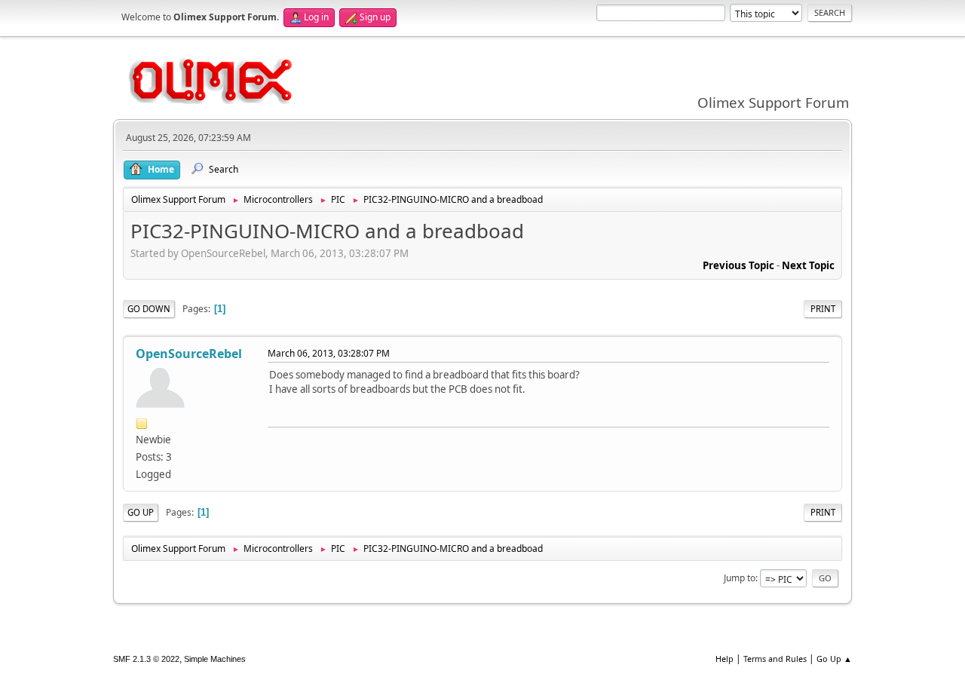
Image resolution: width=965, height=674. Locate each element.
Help (724, 658)
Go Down (148, 308)
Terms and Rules (775, 658)
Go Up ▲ (834, 658)
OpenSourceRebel (189, 353)
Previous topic (738, 265)
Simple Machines (215, 658)
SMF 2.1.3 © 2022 (146, 658)
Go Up (140, 512)
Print (822, 308)
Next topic (808, 265)
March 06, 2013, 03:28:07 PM (329, 353)
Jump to (739, 577)
